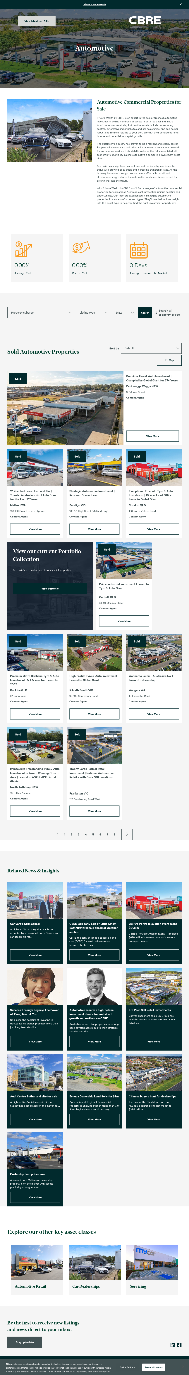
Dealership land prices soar (27, 1174)
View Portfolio (50, 588)
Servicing (138, 1286)
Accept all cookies (154, 1366)
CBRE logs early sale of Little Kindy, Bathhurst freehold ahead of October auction (93, 928)
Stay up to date (25, 1342)
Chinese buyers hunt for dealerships (152, 1096)
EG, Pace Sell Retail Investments (150, 1010)
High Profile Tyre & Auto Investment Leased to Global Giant (93, 678)
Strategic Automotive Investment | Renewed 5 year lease (92, 493)
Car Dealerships (86, 1286)
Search (145, 312)
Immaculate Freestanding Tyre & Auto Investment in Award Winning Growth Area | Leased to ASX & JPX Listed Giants (35, 775)
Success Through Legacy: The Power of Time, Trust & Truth (34, 1012)
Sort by (114, 348)
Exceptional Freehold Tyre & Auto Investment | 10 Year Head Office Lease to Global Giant (151, 495)
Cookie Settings (127, 1366)
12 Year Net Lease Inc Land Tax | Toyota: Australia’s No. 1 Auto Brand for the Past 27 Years (33, 495)
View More (152, 436)
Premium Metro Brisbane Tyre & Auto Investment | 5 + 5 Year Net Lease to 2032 (34, 680)
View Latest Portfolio (94, 4)
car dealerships (151, 129)
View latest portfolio (36, 21)
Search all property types (169, 312)
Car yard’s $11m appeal (25, 924)
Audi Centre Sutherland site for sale (33, 1096)
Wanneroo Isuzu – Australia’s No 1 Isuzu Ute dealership (151, 678)
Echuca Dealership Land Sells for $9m (94, 1096)
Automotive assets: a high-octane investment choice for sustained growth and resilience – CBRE (91, 1014)
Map (171, 360)
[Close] (183, 1366)
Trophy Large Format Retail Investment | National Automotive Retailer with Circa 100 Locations (91, 773)
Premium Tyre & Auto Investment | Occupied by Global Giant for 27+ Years (152, 378)
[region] (94, 1367)
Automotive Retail (30, 1286)
